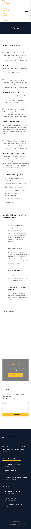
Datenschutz (13, 524)
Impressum (22, 524)
